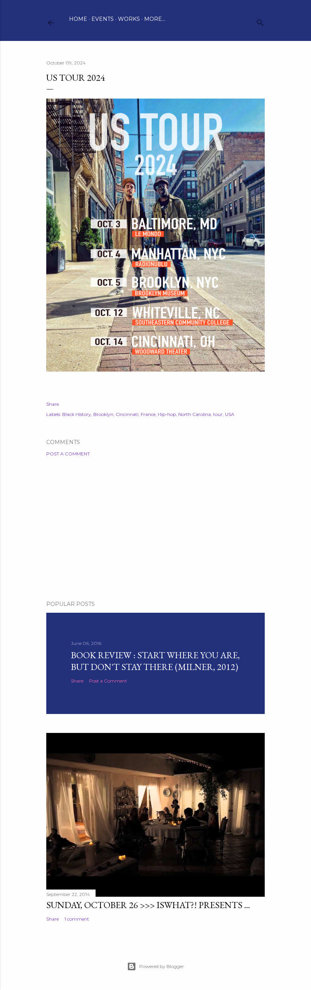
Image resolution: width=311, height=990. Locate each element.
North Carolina (194, 414)
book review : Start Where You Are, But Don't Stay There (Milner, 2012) (155, 661)
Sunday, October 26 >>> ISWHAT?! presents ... (148, 905)
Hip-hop (167, 414)
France (148, 414)
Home (78, 19)
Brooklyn (103, 414)
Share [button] (52, 404)
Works (129, 19)
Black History (76, 414)
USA (229, 414)
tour (218, 414)
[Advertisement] (155, 528)
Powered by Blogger (161, 966)
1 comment (76, 919)
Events (102, 19)
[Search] (260, 21)
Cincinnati (127, 414)
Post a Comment (68, 454)
